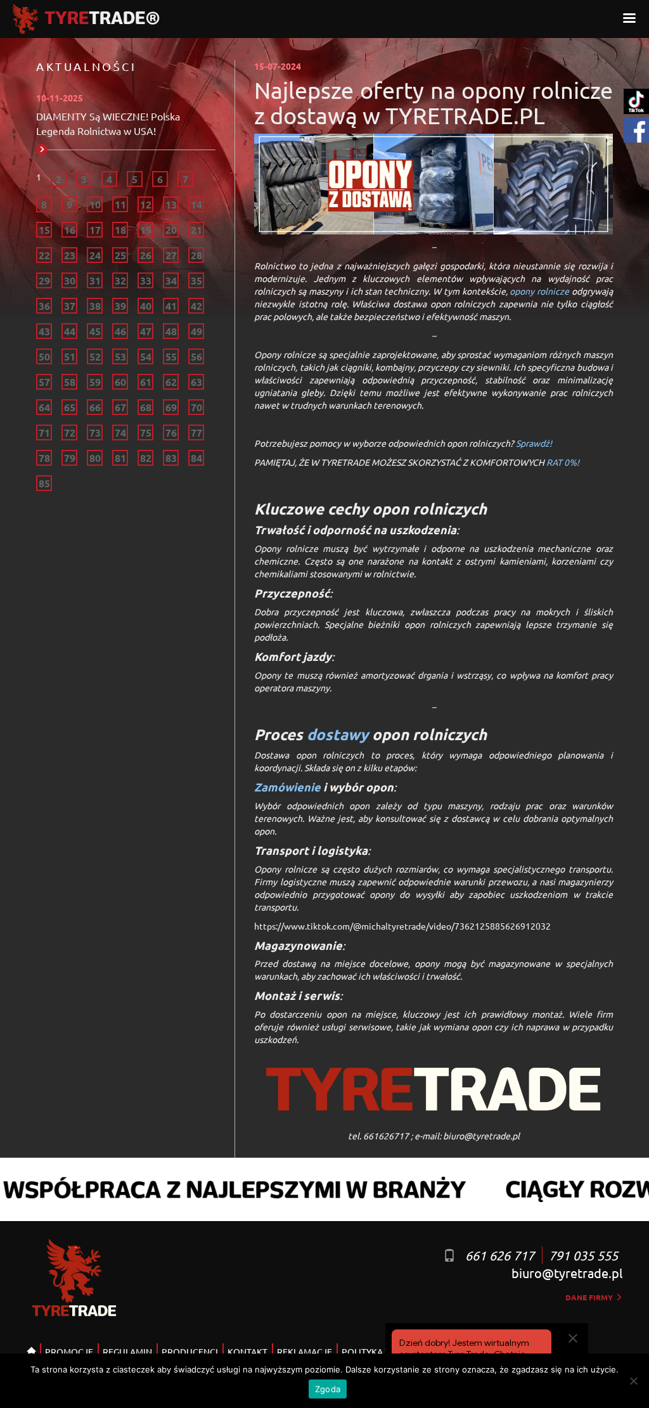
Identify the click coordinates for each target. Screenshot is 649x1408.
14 (196, 204)
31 (95, 280)
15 (44, 229)
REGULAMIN (127, 1351)
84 (196, 457)
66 (95, 407)
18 (120, 229)
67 (120, 407)
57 (44, 381)
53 (120, 356)
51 (69, 356)
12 (145, 204)
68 (145, 407)
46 (120, 331)
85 (44, 483)
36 (44, 305)
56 (196, 356)
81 (120, 457)
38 (95, 305)
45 (95, 331)
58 (69, 381)
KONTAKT (247, 1351)
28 (196, 255)
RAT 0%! (563, 462)
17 (95, 229)
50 (44, 356)
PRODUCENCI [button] (190, 1351)
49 (196, 331)
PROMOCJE (69, 1351)
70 (196, 407)
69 (171, 407)
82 (145, 457)
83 (171, 457)
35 (196, 280)
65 (69, 407)
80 (95, 457)
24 (95, 255)
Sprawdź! (534, 443)
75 (145, 432)
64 (44, 407)
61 (145, 381)
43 (44, 331)
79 (69, 457)
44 (69, 331)
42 (196, 305)
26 (145, 255)
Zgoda (327, 1389)
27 (171, 255)
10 (95, 204)
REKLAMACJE (304, 1351)
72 (69, 432)
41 (171, 305)
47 (145, 331)
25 (120, 255)
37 (69, 305)
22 (44, 255)
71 (44, 432)
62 (171, 381)
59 (95, 381)
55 (171, 356)
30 (69, 280)
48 (171, 331)
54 (145, 356)
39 (120, 305)
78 (44, 457)
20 (171, 229)
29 (44, 280)
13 (171, 204)
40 (145, 305)
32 (120, 280)
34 (171, 280)
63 (196, 381)
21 (196, 229)
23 (69, 255)
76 (171, 432)
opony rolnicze (539, 291)
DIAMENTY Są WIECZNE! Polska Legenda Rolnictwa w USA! (108, 123)
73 (95, 432)
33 (145, 280)
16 (69, 229)
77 (196, 432)
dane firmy (590, 1297)
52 (95, 356)
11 (120, 204)
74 (120, 432)
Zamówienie (287, 786)
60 (120, 381)
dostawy (337, 734)
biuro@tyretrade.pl (566, 1273)
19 (145, 229)
